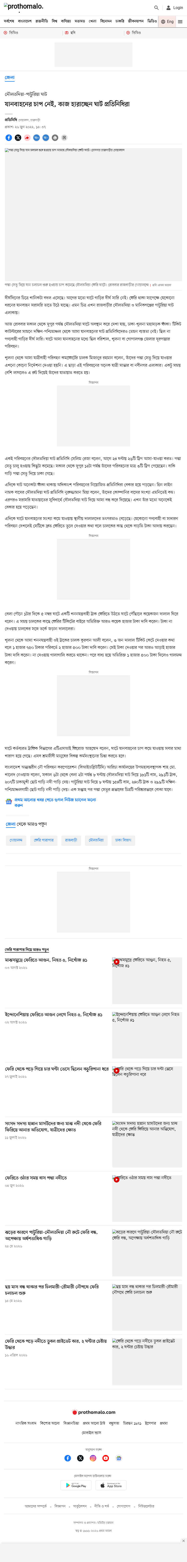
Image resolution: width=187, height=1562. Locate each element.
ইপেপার (150, 1423)
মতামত (80, 21)
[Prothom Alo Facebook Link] (70, 1459)
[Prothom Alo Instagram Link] (95, 1459)
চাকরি (120, 21)
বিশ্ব (54, 21)
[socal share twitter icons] (18, 140)
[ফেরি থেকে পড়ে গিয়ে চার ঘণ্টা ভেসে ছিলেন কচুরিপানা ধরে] (147, 1089)
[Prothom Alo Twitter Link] (82, 1459)
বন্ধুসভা (114, 1423)
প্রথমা (164, 1423)
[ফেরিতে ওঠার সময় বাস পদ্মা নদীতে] (147, 1198)
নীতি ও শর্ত (101, 1506)
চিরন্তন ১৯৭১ (132, 1423)
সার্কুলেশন (80, 1506)
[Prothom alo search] (156, 8)
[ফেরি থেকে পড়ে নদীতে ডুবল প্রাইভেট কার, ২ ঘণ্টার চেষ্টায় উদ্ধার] (147, 1362)
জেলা (10, 78)
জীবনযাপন (136, 21)
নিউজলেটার (146, 1506)
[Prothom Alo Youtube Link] (108, 1459)
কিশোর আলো (50, 1423)
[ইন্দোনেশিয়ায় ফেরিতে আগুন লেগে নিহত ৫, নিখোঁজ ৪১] (147, 1035)
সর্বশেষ (9, 21)
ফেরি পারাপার (44, 840)
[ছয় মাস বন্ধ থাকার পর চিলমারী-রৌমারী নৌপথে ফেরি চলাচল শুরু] (147, 1307)
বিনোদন (106, 21)
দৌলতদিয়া (96, 840)
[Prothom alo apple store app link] (111, 1486)
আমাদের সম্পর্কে (36, 1506)
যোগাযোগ (124, 1506)
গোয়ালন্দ (16, 840)
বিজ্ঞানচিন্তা (71, 1423)
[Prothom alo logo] (93, 1414)
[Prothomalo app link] (76, 1486)
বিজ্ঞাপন (60, 1506)
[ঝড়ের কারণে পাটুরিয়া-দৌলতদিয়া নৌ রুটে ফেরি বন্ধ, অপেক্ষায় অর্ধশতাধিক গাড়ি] (147, 1253)
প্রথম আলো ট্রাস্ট (94, 1423)
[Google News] (118, 1459)
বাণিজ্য (66, 21)
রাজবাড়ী (71, 840)
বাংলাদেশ (25, 21)
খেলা (92, 21)
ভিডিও (152, 21)
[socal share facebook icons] (9, 140)
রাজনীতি (42, 21)
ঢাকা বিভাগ (123, 840)
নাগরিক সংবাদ (26, 1423)
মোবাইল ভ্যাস (91, 1433)
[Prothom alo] (24, 8)
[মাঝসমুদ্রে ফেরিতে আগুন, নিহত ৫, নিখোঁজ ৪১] (147, 980)
